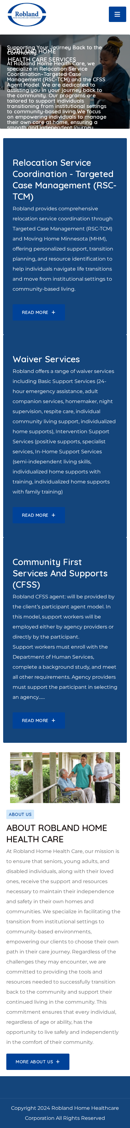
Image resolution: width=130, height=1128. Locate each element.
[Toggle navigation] (117, 14)
